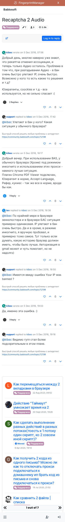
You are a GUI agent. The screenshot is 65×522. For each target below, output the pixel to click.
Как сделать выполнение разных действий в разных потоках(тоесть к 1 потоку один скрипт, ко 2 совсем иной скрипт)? (35, 430)
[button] (4, 517)
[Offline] (4, 116)
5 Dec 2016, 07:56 (33, 52)
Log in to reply (52, 38)
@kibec (7, 122)
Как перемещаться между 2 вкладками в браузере (36, 386)
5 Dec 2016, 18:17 (33, 153)
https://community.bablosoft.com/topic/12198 (24, 137)
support (10, 116)
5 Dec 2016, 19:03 (33, 305)
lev (8, 210)
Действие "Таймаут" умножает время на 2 (31, 405)
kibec (9, 52)
